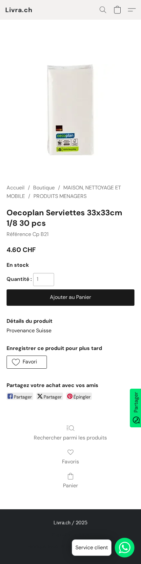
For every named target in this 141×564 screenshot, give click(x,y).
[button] (18, 10)
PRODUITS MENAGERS (60, 196)
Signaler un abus (70, 535)
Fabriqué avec (70, 546)
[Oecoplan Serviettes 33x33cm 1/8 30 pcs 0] (70, 110)
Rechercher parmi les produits (70, 437)
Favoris (70, 461)
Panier (70, 485)
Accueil (16, 187)
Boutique (44, 187)
